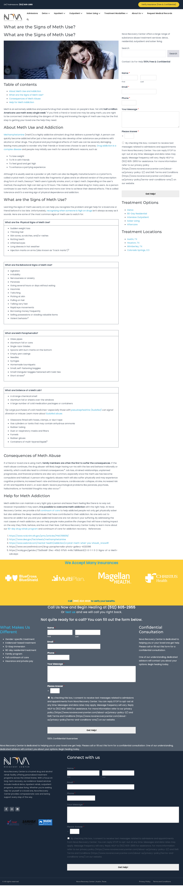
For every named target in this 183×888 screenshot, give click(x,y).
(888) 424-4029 (81, 601)
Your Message (130, 109)
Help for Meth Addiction (21, 102)
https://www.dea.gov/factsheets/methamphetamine (37, 539)
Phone (126, 98)
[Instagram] (12, 809)
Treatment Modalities (115, 13)
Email (125, 87)
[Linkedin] (17, 809)
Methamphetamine (14, 134)
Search (125, 48)
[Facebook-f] (6, 809)
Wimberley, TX (134, 246)
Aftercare (132, 224)
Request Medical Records (159, 13)
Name (126, 73)
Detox (45, 13)
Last (142, 82)
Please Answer (130, 131)
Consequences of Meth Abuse (25, 98)
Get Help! (150, 193)
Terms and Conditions (162, 881)
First (123, 82)
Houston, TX (133, 242)
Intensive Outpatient (138, 217)
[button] (28, 20)
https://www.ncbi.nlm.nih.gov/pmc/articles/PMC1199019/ (39, 535)
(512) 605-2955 (121, 607)
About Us (136, 13)
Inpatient (58, 13)
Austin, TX (132, 239)
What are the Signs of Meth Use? (26, 94)
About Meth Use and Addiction (25, 91)
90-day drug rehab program (23, 528)
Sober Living (92, 13)
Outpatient (75, 13)
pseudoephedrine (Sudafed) (86, 409)
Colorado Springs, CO (138, 250)
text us (70, 612)
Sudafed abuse (54, 413)
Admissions (32, 13)
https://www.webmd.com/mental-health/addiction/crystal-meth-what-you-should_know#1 (59, 543)
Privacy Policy (144, 881)
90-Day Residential (137, 213)
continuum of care (50, 510)
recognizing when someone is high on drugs (69, 210)
